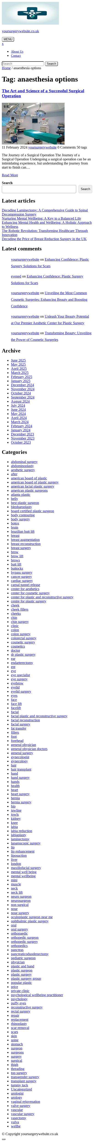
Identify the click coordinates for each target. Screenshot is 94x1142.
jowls (15, 814)
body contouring (23, 515)
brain (14, 527)
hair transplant (21, 769)
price (14, 987)
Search (51, 63)
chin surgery (20, 622)
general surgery (22, 753)
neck (14, 888)
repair (15, 1015)
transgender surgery (25, 1077)
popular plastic (21, 983)
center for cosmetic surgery (30, 593)
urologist (17, 1093)
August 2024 (20, 401)
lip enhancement (22, 851)
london (16, 864)
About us (17, 51)
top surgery (19, 1073)
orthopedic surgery (24, 942)
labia (14, 827)
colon (15, 630)
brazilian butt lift (22, 531)
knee (14, 823)
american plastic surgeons (29, 490)
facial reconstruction (25, 720)
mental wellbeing (23, 876)
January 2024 (20, 430)
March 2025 (20, 373)
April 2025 (19, 368)
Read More (10, 175)
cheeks (16, 613)
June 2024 (18, 410)
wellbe (16, 1126)
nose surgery (20, 913)
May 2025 (18, 364)
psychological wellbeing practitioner (37, 995)
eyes (14, 695)
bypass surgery (21, 572)
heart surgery (20, 794)
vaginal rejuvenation (25, 1101)
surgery (16, 1056)
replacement (19, 1019)
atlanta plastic (20, 494)
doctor (15, 650)
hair (13, 765)
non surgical (20, 905)
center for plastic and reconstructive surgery (42, 597)
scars (14, 1032)
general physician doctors (29, 749)
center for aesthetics (25, 589)
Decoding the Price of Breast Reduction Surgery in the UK (44, 239)
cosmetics (18, 646)
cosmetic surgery (23, 642)
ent (13, 667)
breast (15, 536)
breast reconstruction (26, 544)
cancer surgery (21, 577)
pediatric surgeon (23, 958)
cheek (15, 605)
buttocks (17, 568)
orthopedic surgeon (25, 937)
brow (14, 552)
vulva (15, 1122)
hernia (15, 798)
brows (15, 560)
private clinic (20, 991)
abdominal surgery (24, 462)
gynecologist (20, 757)
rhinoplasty (19, 1024)
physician (18, 962)
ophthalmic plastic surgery (30, 921)
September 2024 (22, 397)
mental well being (24, 872)
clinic (15, 626)
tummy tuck (19, 1085)
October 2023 (21, 442)
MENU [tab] (8, 39)
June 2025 (18, 360)
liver (14, 860)
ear (13, 659)
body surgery (20, 519)
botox (15, 523)
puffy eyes (18, 1003)
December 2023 (22, 434)
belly (14, 499)
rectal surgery (20, 1011)
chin (14, 618)
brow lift (17, 556)
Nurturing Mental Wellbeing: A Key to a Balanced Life (41, 218)
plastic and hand (22, 966)
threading (17, 1069)
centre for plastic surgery (28, 601)
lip (13, 847)
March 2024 (20, 422)
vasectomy (18, 1118)
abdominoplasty (22, 466)
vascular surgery (22, 1114)
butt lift (16, 564)
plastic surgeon (21, 970)
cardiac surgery (22, 581)
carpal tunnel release (25, 585)
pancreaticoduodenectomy (30, 954)
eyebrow (17, 683)
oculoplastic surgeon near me (32, 917)
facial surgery (20, 724)
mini (14, 880)
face (14, 700)
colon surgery (21, 634)
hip (13, 806)
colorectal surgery (24, 638)
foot (14, 736)
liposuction (19, 855)
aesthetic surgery (23, 470)
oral (13, 925)
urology (16, 1097)
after (14, 474)
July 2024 (18, 405)
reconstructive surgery (27, 1007)
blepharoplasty (21, 507)
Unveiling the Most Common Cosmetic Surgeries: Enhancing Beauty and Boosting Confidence (49, 299)
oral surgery (19, 929)
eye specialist (20, 675)
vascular (17, 1110)
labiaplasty (18, 835)
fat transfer (18, 728)
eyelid (15, 687)
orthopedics (19, 946)
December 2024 (22, 385)
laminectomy (20, 839)
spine (14, 1040)
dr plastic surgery (23, 654)
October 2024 (21, 393)
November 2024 (22, 389)
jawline (16, 810)
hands (15, 782)
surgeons (17, 1052)
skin (14, 1036)
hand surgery (20, 777)
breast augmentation (25, 540)
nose (14, 909)
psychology (19, 999)
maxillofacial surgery (26, 868)
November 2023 (22, 438)
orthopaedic (19, 933)
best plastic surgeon (25, 503)
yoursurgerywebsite (42, 147)
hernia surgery (21, 802)
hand (14, 773)
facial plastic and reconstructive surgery (39, 716)
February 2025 (21, 377)
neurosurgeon (21, 901)
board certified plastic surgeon (32, 511)
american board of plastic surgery (35, 482)
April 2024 (19, 418)
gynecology (19, 761)
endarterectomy (22, 663)
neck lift (17, 892)
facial (15, 712)
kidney (16, 818)
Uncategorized (21, 1089)
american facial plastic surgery (32, 486)
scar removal (20, 1028)
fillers (15, 732)
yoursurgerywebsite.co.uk (20, 31)
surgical (16, 1060)
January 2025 (20, 381)
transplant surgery (24, 1081)
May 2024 (18, 414)
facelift (16, 708)
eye (13, 671)
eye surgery (19, 679)
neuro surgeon (21, 896)
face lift (16, 704)
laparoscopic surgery (26, 843)
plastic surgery (21, 974)
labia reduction (21, 831)
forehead (17, 741)
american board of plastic (29, 478)
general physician (23, 745)
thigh (14, 1065)
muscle (16, 884)
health (15, 786)
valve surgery (20, 1106)
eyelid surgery (21, 691)
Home (6, 68)
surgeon (16, 1048)
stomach (17, 1044)
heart (14, 790)
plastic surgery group (26, 978)
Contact (16, 55)
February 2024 (21, 426)
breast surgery (21, 548)
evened (16, 276)
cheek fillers (19, 609)
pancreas (17, 950)
